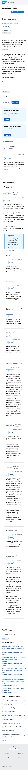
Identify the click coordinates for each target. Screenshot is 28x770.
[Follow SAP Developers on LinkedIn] (18, 748)
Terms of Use (21, 753)
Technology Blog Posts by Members (13, 652)
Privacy (7, 753)
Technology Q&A (6, 6)
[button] (3, 26)
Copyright (7, 757)
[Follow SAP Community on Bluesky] (12, 748)
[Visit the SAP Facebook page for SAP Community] (9, 748)
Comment (15, 102)
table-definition (6, 91)
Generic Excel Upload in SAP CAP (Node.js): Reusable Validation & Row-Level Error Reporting (14, 659)
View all (4, 740)
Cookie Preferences (7, 766)
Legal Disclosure (21, 757)
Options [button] (25, 12)
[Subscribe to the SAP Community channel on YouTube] (15, 748)
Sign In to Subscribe (17, 11)
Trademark (7, 762)
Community (11, 2)
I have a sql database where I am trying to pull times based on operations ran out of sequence (13, 681)
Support (21, 762)
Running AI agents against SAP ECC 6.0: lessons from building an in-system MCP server (13, 648)
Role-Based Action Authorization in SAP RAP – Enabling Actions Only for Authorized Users (14, 670)
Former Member (11, 19)
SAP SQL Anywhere (6, 32)
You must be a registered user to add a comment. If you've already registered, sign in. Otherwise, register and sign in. (14, 239)
